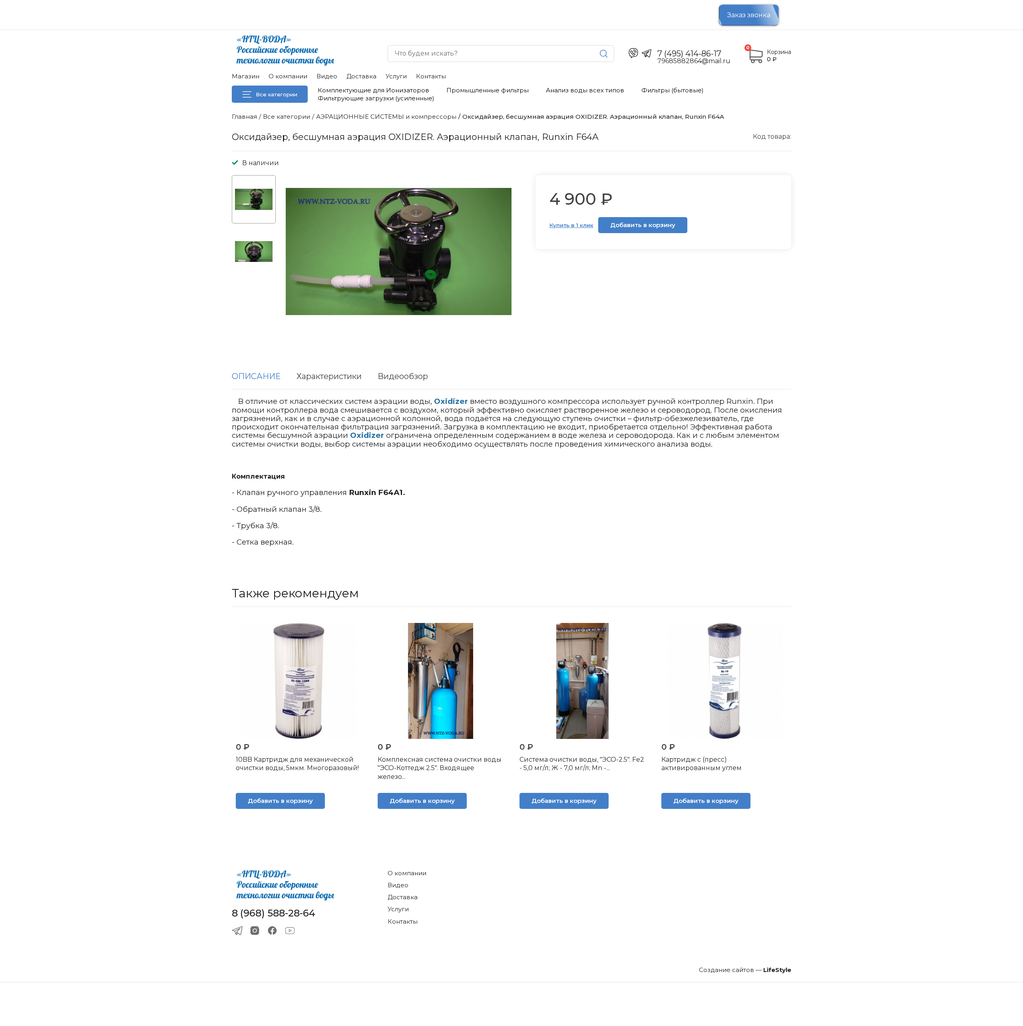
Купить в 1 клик (571, 225)
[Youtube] (290, 930)
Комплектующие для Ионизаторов (373, 90)
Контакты (431, 76)
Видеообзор (403, 376)
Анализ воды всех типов (585, 90)
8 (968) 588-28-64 (273, 913)
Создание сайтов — (745, 970)
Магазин (245, 76)
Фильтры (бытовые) (672, 90)
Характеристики (329, 376)
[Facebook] (272, 930)
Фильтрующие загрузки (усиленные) (376, 98)
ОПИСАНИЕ (256, 376)
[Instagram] (254, 930)
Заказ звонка (748, 15)
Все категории (276, 94)
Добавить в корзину (642, 225)
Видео (326, 76)
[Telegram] (237, 930)
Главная (244, 116)
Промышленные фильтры (487, 90)
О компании (288, 76)
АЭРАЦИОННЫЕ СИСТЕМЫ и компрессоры (386, 116)
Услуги (396, 76)
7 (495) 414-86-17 (689, 53)
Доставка (361, 76)
